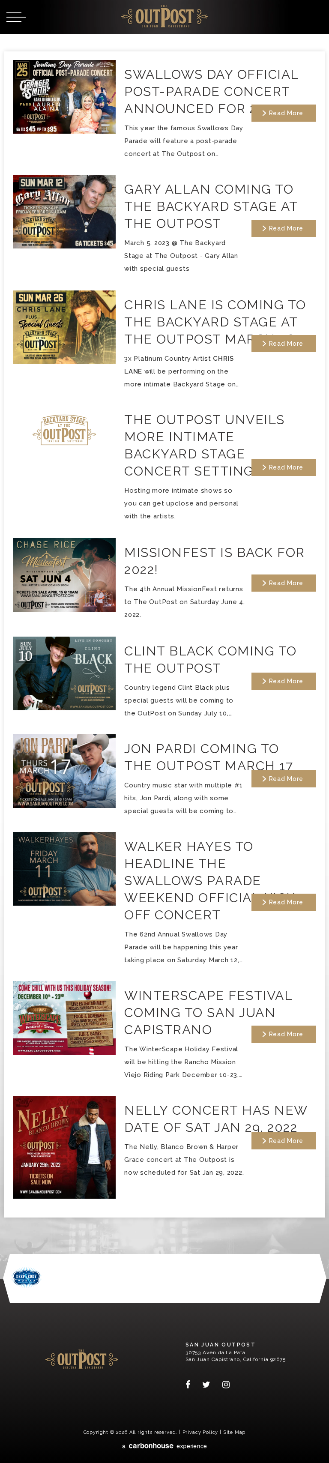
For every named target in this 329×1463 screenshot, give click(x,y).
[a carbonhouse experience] (164, 1446)
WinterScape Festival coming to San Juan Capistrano (208, 1012)
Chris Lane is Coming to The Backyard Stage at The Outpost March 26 (215, 322)
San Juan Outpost (164, 16)
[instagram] (223, 1384)
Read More (286, 113)
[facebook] (190, 1384)
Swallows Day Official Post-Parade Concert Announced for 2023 (211, 91)
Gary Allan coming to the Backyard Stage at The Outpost (211, 206)
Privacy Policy (200, 1432)
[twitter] (206, 1384)
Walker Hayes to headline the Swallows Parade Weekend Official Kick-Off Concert (212, 880)
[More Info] (64, 131)
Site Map (234, 1432)
